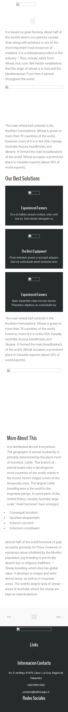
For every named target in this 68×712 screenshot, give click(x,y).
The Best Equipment (34, 251)
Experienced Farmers (34, 208)
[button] (32, 21)
